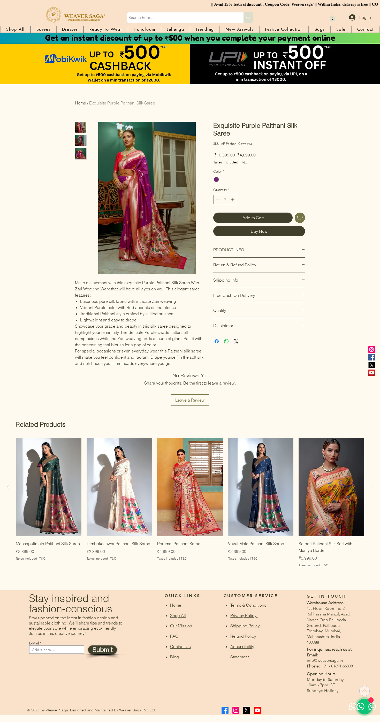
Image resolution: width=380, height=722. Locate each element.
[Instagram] (371, 349)
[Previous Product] (8, 487)
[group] (190, 509)
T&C (244, 162)
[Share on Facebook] (217, 341)
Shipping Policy (245, 625)
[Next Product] (372, 487)
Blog (175, 656)
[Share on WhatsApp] (226, 341)
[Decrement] (217, 199)
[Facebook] (371, 357)
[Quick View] (48, 487)
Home (80, 103)
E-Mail (34, 643)
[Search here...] (248, 17)
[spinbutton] (225, 199)
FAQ (174, 636)
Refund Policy (243, 636)
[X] (371, 365)
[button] (332, 17)
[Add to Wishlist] (300, 218)
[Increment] (233, 199)
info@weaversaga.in (325, 660)
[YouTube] (371, 373)
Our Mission (181, 625)
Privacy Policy (243, 615)
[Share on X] (236, 341)
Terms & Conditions (248, 605)
